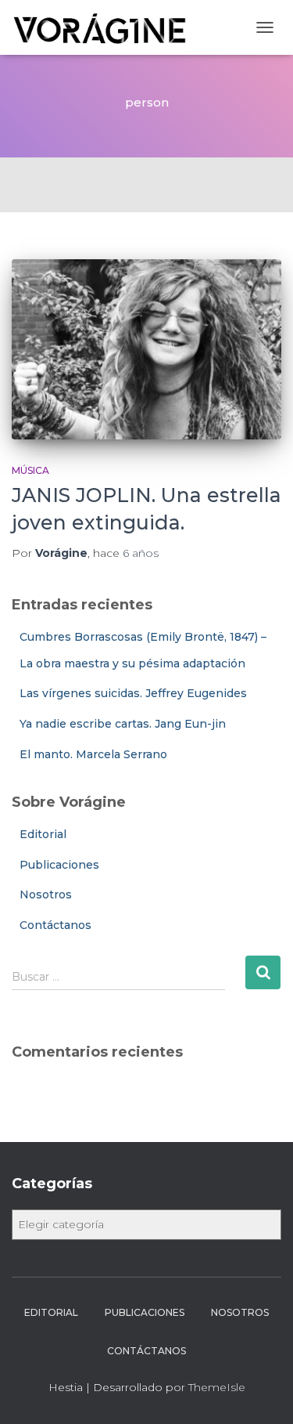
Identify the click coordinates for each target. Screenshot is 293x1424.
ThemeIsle (216, 1387)
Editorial (43, 834)
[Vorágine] (107, 27)
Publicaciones (59, 865)
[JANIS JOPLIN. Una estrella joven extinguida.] (146, 349)
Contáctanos (55, 925)
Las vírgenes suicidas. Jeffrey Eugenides (133, 693)
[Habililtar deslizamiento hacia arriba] (262, 1392)
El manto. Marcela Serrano (93, 754)
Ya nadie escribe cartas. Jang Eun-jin (123, 724)
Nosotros (46, 894)
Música (30, 470)
